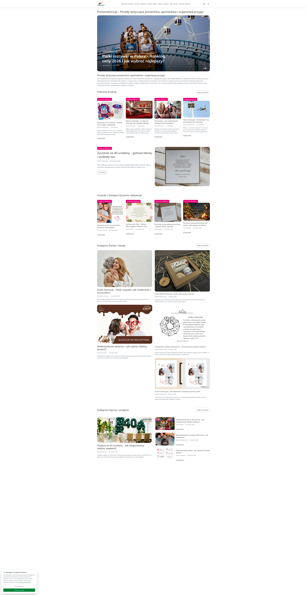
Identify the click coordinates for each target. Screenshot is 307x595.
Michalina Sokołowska (108, 65)
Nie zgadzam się (19, 586)
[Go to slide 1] (203, 68)
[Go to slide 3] (206, 68)
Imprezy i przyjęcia (163, 4)
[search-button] (204, 4)
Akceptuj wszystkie (19, 590)
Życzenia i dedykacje (140, 4)
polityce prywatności (25, 582)
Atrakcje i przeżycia (184, 4)
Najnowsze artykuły (127, 4)
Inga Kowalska (130, 229)
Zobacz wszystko (203, 92)
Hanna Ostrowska (130, 126)
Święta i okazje (152, 4)
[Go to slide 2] (205, 68)
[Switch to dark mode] (208, 3)
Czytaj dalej (101, 172)
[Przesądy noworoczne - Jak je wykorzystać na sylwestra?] (153, 43)
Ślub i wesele (174, 4)
